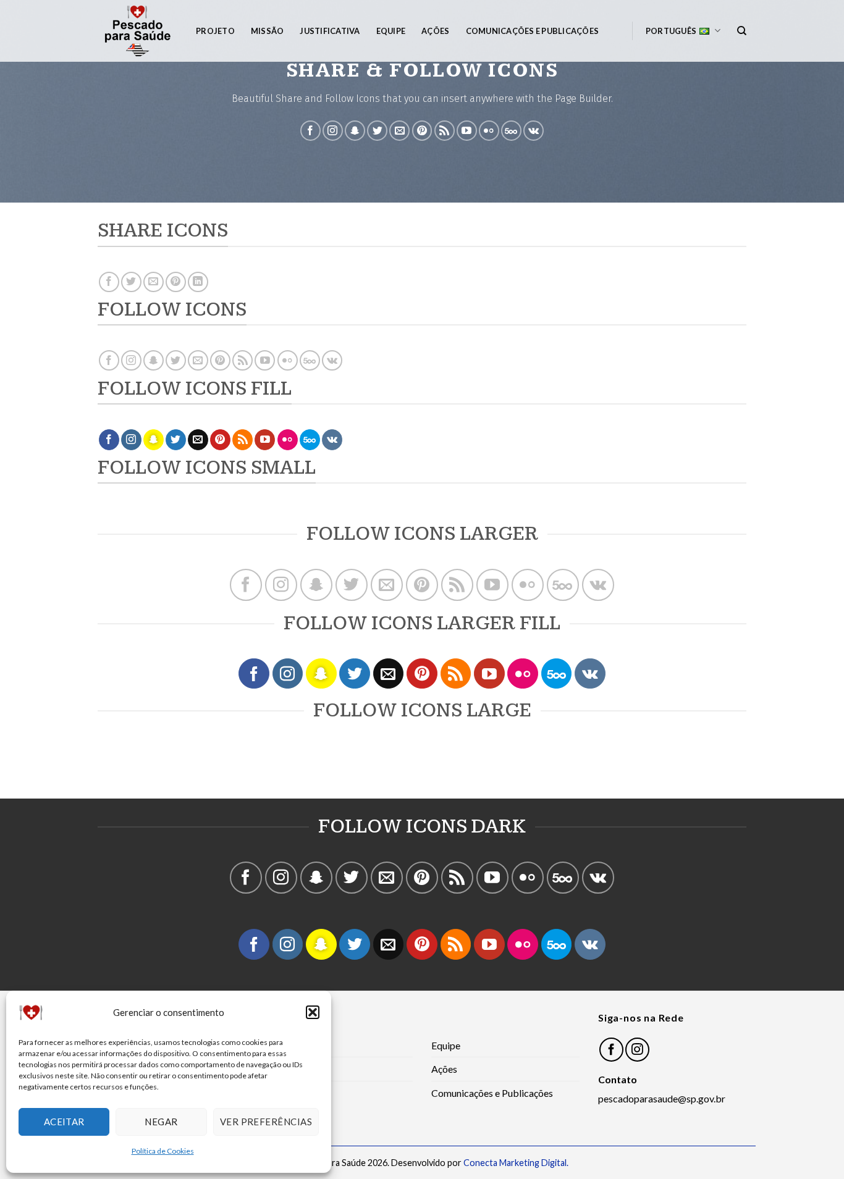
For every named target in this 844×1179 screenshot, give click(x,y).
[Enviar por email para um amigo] (153, 282)
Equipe (391, 31)
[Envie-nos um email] (399, 130)
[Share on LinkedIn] (198, 282)
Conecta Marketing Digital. (515, 1162)
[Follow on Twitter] (377, 130)
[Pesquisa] (741, 31)
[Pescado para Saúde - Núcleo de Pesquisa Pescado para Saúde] (137, 31)
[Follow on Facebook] (310, 130)
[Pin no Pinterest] (176, 282)
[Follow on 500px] (511, 130)
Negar (161, 1121)
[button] (312, 1012)
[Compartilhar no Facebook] (109, 282)
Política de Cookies (163, 1151)
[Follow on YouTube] (467, 130)
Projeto (215, 31)
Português (671, 31)
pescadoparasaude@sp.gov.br (661, 1098)
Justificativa (330, 31)
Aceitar (64, 1121)
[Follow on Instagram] (333, 130)
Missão (267, 31)
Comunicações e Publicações (532, 31)
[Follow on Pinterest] (422, 130)
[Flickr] (489, 130)
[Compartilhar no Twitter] (131, 282)
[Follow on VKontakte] (533, 130)
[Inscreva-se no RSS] (444, 130)
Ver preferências (266, 1121)
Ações (435, 31)
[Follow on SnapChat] (355, 130)
